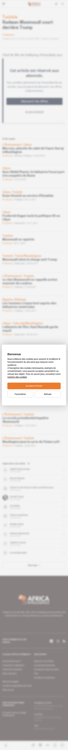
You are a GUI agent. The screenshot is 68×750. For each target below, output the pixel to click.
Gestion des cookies (17, 377)
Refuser (48, 394)
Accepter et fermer (34, 386)
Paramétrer (20, 394)
